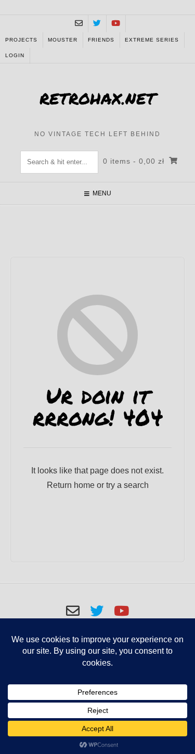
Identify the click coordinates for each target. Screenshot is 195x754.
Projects (21, 40)
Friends (101, 40)
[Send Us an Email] (79, 23)
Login (14, 55)
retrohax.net (97, 98)
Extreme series (152, 40)
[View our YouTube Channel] (115, 23)
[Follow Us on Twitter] (97, 23)
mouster (62, 40)
